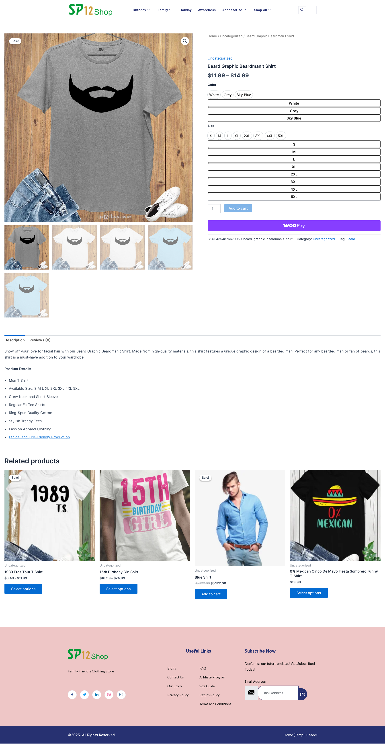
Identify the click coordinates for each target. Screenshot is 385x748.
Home (212, 36)
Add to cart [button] (211, 594)
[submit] (302, 694)
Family (163, 10)
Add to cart (238, 208)
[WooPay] (294, 225)
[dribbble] (108, 694)
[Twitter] (84, 694)
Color (212, 85)
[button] (185, 41)
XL (294, 167)
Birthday (139, 10)
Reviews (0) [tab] (40, 340)
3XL (294, 181)
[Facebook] (72, 694)
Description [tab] (14, 340)
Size (211, 126)
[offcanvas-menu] (313, 10)
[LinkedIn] (96, 694)
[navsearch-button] (302, 10)
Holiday (185, 10)
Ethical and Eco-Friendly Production (39, 437)
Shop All (260, 10)
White (294, 103)
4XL (294, 189)
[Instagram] (121, 694)
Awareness (207, 10)
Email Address (255, 681)
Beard (350, 239)
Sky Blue (294, 118)
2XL (294, 174)
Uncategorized (231, 36)
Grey (294, 111)
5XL (294, 196)
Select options (23, 589)
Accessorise (232, 10)
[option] (214, 95)
